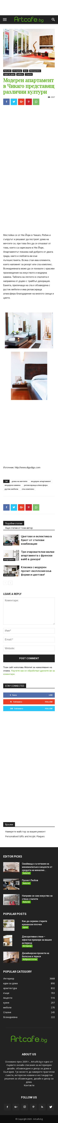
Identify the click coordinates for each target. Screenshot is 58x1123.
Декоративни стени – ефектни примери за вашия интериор (37, 939)
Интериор (17, 71)
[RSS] (42, 1107)
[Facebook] (7, 1107)
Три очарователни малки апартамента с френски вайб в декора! (37, 555)
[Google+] (16, 1107)
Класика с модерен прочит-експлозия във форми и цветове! (36, 571)
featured (7, 71)
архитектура (10, 988)
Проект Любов (30, 880)
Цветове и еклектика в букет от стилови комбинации (36, 540)
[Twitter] (51, 1107)
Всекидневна (35, 71)
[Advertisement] (29, 138)
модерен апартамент (41, 481)
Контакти (29, 1085)
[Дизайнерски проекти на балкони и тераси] (11, 957)
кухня (25, 927)
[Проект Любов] (11, 884)
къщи (6, 993)
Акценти (7, 544)
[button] (53, 19)
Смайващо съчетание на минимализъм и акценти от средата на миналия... (37, 866)
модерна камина (12, 485)
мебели (20, 74)
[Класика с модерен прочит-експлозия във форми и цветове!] (11, 571)
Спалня (29, 74)
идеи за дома (9, 74)
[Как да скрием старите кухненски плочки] (9, 925)
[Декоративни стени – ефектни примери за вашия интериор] (7, 940)
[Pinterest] (33, 1107)
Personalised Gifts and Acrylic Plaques (25, 836)
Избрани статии (30, 959)
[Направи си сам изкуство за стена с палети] (11, 899)
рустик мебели (11, 489)
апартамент (9, 559)
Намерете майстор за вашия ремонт (25, 831)
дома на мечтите (19, 481)
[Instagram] (24, 1107)
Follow (49, 702)
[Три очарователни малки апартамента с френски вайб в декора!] (11, 555)
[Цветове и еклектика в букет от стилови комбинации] (11, 540)
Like (51, 695)
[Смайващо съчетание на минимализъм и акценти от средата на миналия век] (11, 867)
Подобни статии (13, 523)
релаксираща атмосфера (36, 485)
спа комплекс (28, 489)
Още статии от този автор (19, 528)
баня (25, 71)
